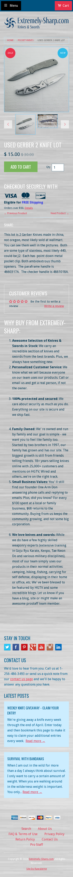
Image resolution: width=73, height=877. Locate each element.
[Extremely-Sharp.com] (36, 21)
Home (10, 40)
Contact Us (50, 839)
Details (29, 207)
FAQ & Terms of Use (23, 834)
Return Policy (25, 839)
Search (26, 829)
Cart (66, 6)
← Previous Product (15, 213)
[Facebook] (16, 647)
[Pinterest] (24, 647)
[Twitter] (7, 647)
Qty (48, 166)
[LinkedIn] (58, 647)
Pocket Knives (25, 40)
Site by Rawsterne (36, 868)
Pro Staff (36, 845)
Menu (13, 6)
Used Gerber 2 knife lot (51, 40)
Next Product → (60, 213)
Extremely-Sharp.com (41, 858)
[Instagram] (50, 647)
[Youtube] (41, 647)
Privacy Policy (54, 834)
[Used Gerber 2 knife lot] (25, 124)
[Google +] (33, 647)
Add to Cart (21, 167)
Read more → (35, 741)
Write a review (54, 306)
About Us (45, 829)
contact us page (21, 679)
